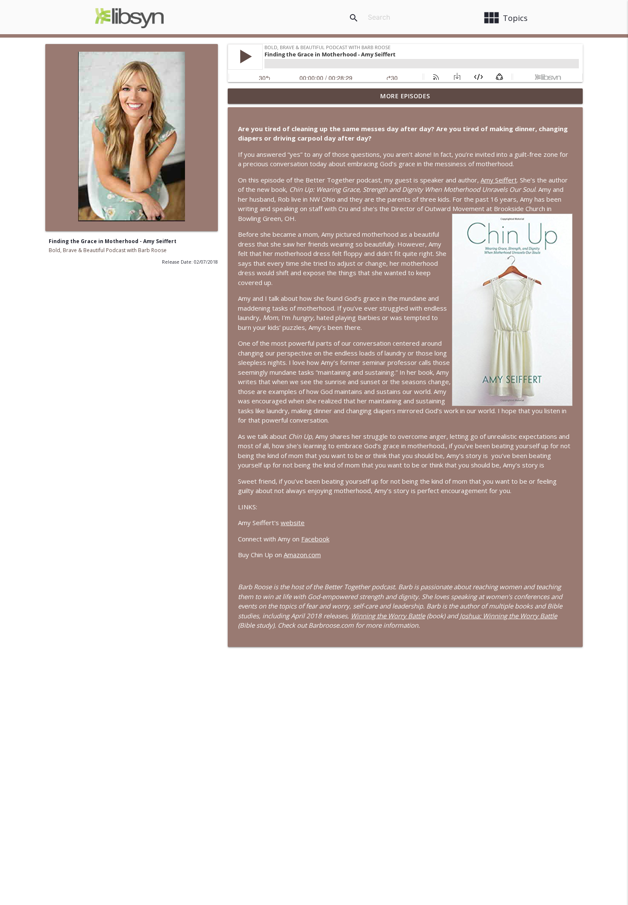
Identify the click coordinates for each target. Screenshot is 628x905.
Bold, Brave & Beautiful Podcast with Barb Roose (108, 250)
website (293, 522)
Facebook (315, 539)
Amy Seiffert (499, 180)
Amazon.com (302, 554)
